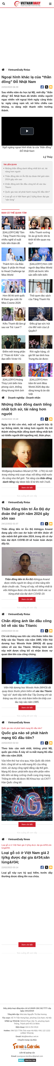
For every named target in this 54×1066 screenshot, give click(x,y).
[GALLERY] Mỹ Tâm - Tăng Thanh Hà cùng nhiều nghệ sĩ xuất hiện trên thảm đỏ (14, 238)
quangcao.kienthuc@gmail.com (30, 1056)
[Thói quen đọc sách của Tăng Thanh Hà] (40, 286)
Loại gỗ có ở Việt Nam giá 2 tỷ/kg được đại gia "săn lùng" (27, 198)
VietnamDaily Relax (19, 70)
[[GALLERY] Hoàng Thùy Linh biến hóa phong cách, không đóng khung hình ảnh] (14, 370)
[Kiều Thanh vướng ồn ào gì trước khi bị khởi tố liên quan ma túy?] (40, 222)
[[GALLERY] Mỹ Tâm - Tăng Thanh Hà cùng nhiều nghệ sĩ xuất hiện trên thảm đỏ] (14, 222)
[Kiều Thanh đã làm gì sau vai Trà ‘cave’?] (14, 314)
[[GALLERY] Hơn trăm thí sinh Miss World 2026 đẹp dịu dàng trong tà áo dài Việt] (40, 370)
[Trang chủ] (3, 70)
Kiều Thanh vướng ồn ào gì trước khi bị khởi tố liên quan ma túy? (39, 238)
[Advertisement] (27, 36)
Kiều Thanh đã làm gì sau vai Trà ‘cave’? (14, 325)
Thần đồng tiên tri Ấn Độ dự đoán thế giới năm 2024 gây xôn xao (27, 178)
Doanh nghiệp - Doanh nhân (24, 397)
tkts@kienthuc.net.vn (30, 1036)
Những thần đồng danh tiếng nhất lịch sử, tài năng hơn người (26, 170)
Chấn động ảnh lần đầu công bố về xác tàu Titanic (25, 185)
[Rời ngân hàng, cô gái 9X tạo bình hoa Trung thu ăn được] (40, 342)
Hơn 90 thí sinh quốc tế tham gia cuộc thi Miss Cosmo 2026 (13, 299)
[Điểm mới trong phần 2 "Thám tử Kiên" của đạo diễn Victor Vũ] (14, 342)
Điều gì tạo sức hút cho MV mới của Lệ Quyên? (39, 327)
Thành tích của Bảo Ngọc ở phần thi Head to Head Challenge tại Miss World (13, 269)
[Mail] (50, 87)
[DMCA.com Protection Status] (27, 1060)
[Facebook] (42, 87)
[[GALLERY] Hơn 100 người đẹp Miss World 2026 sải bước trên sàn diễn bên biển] (40, 254)
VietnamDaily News (19, 722)
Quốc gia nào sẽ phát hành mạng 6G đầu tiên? (27, 192)
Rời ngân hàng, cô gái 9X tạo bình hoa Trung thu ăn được (39, 355)
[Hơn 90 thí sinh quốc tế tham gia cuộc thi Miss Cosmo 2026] (14, 286)
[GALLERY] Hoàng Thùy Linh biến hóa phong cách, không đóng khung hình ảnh (13, 385)
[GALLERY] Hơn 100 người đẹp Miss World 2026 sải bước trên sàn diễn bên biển (40, 269)
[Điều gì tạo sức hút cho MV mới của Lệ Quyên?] (40, 314)
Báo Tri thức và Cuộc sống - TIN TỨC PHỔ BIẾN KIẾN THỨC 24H (27, 3)
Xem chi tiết (27, 487)
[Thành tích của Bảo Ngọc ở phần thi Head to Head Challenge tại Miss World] (14, 254)
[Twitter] (46, 87)
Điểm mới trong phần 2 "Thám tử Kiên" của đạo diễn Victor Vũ (13, 355)
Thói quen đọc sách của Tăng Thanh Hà (39, 297)
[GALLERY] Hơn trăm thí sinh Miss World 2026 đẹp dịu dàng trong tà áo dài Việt (39, 386)
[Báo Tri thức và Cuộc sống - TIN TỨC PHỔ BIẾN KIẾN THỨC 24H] (27, 1046)
